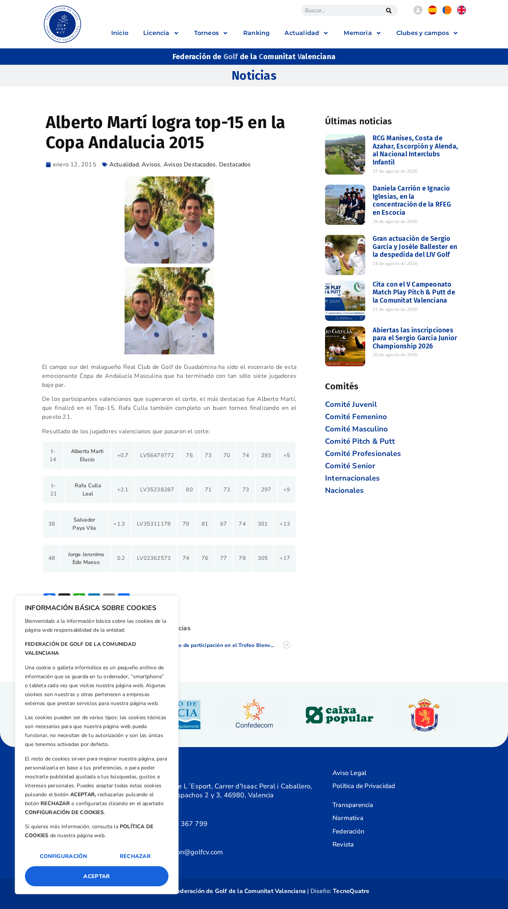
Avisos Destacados (190, 164)
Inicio (119, 32)
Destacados (235, 164)
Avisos (151, 164)
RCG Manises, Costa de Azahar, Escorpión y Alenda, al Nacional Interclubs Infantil (415, 150)
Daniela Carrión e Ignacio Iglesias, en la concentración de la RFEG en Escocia (412, 200)
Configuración (63, 856)
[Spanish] (432, 13)
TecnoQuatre (351, 891)
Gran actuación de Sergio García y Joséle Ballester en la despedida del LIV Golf (415, 247)
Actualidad (124, 164)
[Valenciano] (447, 13)
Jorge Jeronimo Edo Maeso (86, 558)
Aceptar (96, 876)
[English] (461, 13)
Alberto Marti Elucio (87, 455)
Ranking (256, 32)
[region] (97, 745)
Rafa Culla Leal (88, 489)
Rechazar (135, 856)
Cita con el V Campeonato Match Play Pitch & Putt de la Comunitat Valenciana (414, 292)
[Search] (388, 10)
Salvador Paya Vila (84, 524)
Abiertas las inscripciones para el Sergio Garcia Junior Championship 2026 (415, 338)
